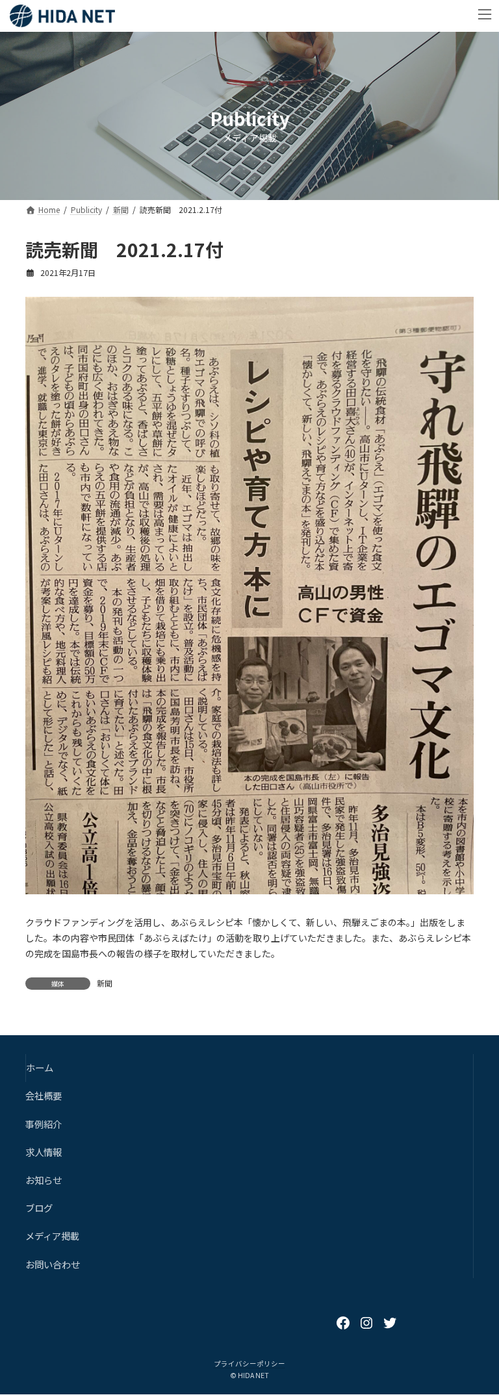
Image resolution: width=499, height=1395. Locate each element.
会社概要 (43, 1096)
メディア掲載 (52, 1236)
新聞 (104, 982)
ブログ (39, 1208)
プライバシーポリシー (249, 1363)
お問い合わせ (52, 1264)
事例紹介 (43, 1124)
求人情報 (43, 1152)
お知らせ (43, 1180)
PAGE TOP (475, 1341)
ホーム (39, 1068)
